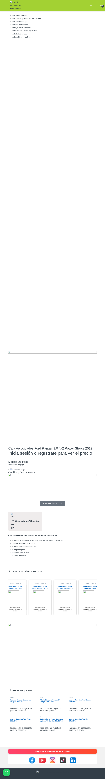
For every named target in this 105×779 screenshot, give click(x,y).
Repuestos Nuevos (25, 37)
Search (91, 5)
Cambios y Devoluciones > (21, 472)
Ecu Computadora (29, 31)
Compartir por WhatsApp (27, 521)
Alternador (23, 34)
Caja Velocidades (34, 18)
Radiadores (23, 25)
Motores (23, 15)
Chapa (24, 21)
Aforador (26, 28)
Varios (12, 697)
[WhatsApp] (6, 772)
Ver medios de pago (16, 464)
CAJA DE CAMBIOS (15, 583)
